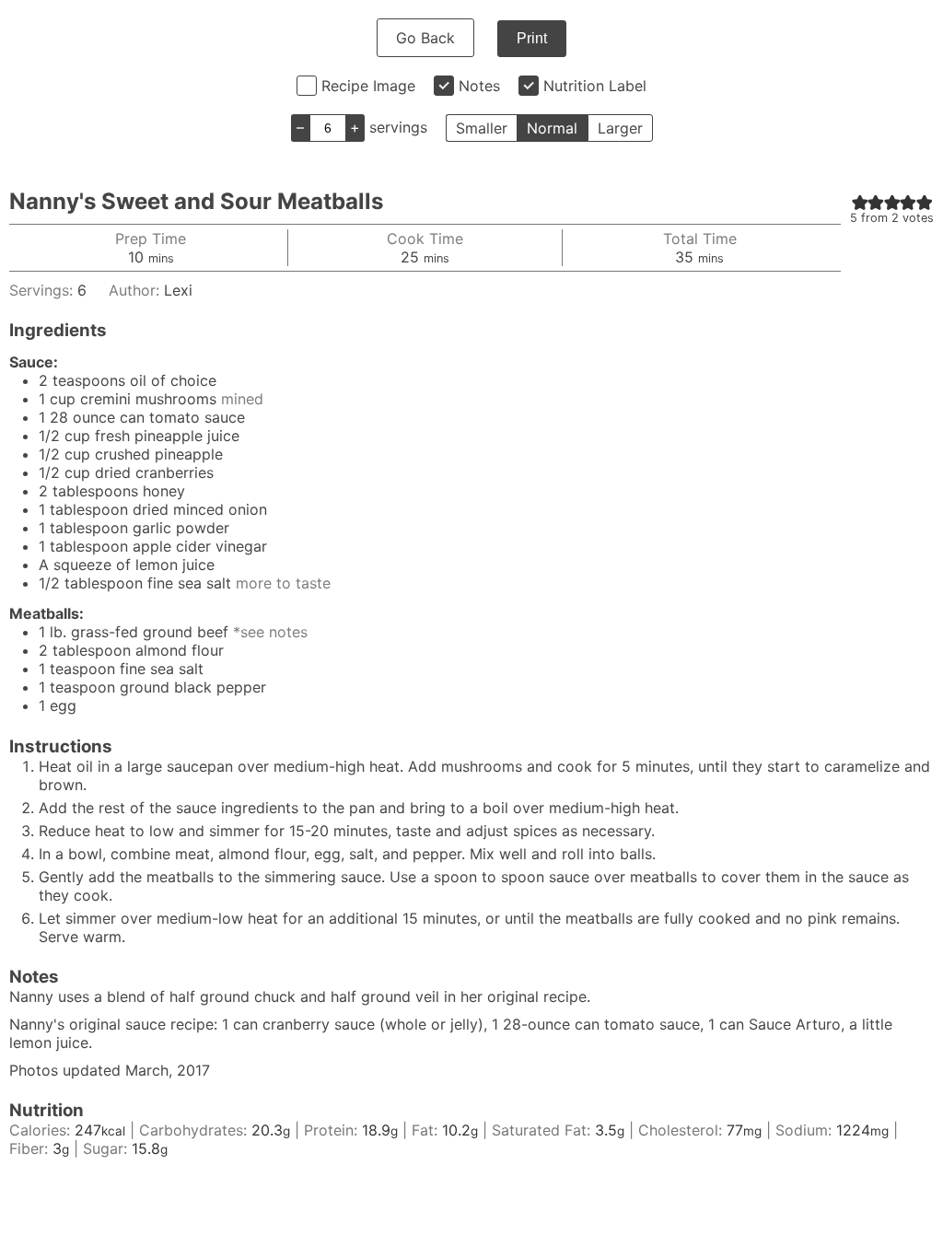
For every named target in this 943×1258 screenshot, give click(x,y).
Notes (479, 85)
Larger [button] (620, 128)
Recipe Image (368, 85)
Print (532, 38)
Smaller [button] (481, 128)
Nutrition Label (594, 85)
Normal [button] (552, 128)
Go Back (425, 38)
